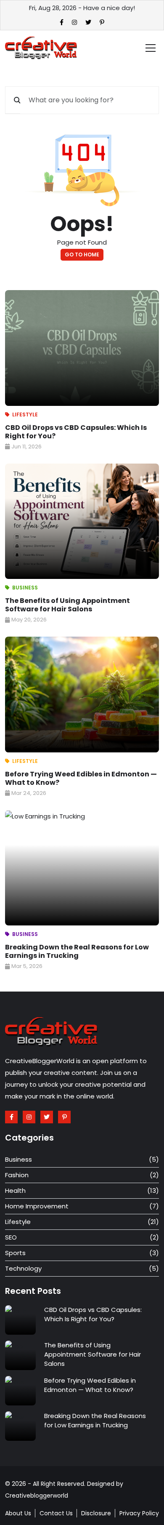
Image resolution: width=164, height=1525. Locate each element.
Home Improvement (37, 1206)
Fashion (17, 1174)
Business (25, 587)
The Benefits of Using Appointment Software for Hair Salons (67, 605)
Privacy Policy (139, 1513)
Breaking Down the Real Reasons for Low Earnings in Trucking (77, 951)
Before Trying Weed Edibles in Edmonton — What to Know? (81, 778)
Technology (23, 1268)
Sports (15, 1252)
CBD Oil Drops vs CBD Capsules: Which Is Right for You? (76, 432)
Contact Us (56, 1513)
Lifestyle (25, 414)
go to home (82, 254)
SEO (11, 1237)
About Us (18, 1513)
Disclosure (96, 1513)
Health (15, 1190)
